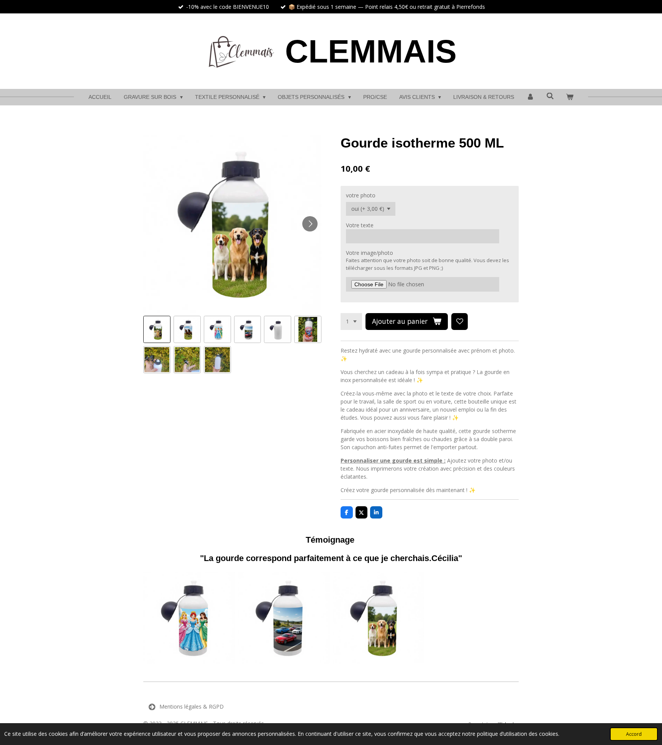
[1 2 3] (351, 321)
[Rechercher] (550, 96)
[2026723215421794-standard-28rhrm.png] (283, 618)
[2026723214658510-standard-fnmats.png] (189, 618)
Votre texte (360, 225)
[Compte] (530, 97)
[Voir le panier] (570, 97)
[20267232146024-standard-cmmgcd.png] (378, 618)
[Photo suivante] (310, 223)
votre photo (360, 195)
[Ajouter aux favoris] (459, 321)
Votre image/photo (369, 252)
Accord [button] (634, 734)
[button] (156, 329)
